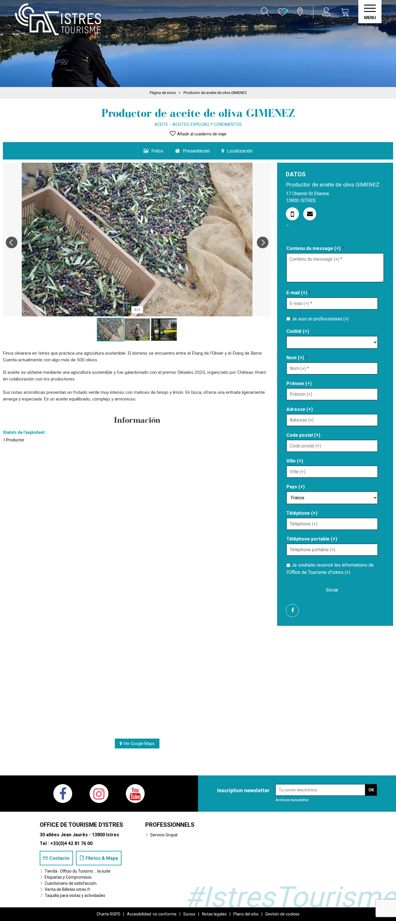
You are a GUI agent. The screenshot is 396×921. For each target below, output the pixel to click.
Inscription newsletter (243, 790)
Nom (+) (296, 357)
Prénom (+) (299, 383)
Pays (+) (295, 486)
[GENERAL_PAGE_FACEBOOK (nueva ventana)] (294, 610)
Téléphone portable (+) (311, 539)
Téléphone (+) (301, 513)
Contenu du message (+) (315, 248)
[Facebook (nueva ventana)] (62, 793)
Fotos (157, 151)
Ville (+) (294, 461)
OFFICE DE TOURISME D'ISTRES (81, 824)
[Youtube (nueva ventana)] (135, 793)
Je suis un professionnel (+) (320, 318)
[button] (345, 11)
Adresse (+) (299, 409)
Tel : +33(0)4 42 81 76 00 (66, 843)
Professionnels (170, 824)
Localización (240, 151)
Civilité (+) (297, 331)
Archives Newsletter (292, 800)
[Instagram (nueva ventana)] (99, 793)
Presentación (196, 151)
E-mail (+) (298, 292)
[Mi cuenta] (327, 11)
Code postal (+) (303, 435)
